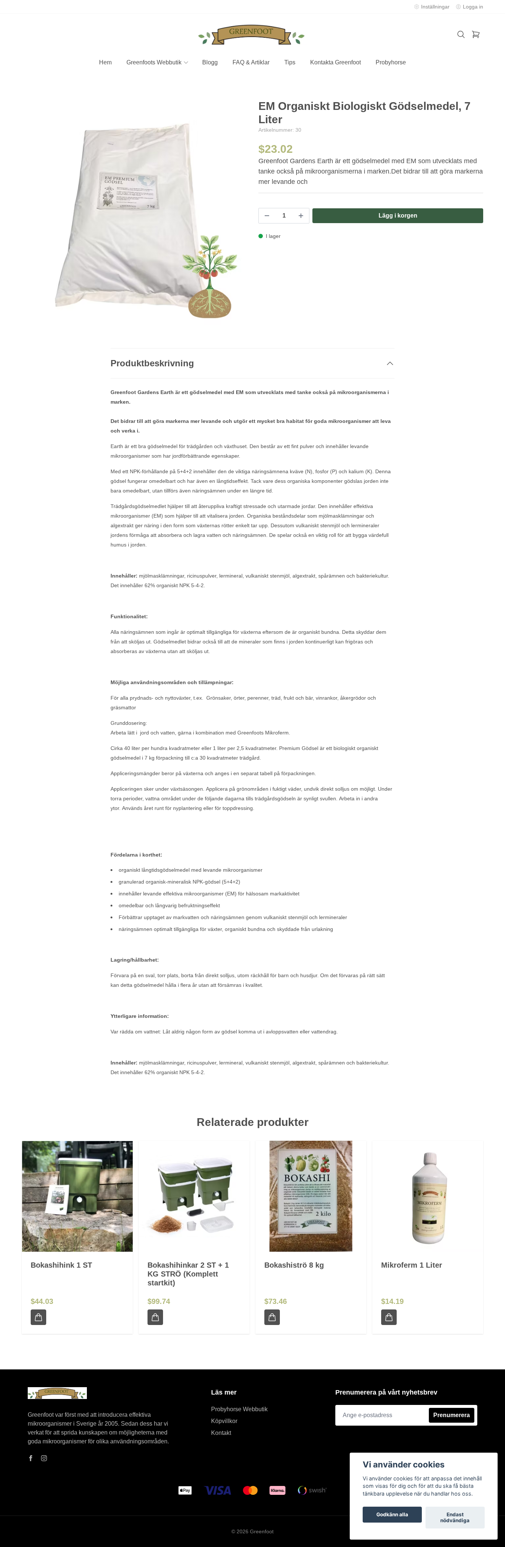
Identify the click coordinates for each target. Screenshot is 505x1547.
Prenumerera (451, 1415)
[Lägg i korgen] (38, 1317)
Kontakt (221, 1433)
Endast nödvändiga (455, 1518)
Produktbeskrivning (152, 363)
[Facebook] (31, 1458)
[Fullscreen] (134, 212)
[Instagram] (44, 1458)
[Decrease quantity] (267, 215)
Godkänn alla (392, 1515)
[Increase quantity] (301, 215)
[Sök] (461, 34)
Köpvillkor (224, 1421)
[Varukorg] (475, 34)
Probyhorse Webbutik (239, 1409)
